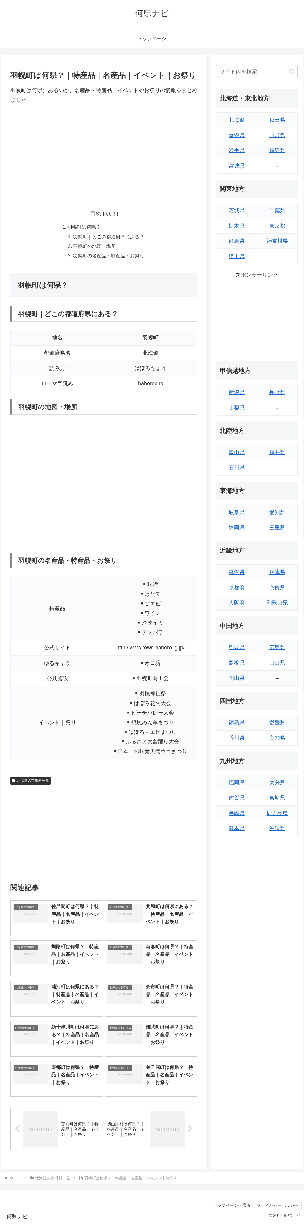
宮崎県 (277, 798)
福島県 (277, 150)
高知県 (277, 738)
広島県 (277, 647)
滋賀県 (237, 572)
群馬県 (237, 241)
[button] (291, 71)
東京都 (277, 226)
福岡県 (237, 783)
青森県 (237, 135)
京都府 (237, 588)
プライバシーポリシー (277, 1205)
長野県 (277, 392)
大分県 (277, 783)
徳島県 (237, 723)
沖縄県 (277, 828)
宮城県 (237, 166)
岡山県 (237, 678)
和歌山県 (277, 603)
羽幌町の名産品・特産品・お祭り (108, 255)
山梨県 (237, 408)
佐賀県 (237, 798)
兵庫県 (277, 572)
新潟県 (237, 392)
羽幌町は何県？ (84, 226)
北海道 (237, 120)
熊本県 (237, 828)
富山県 (237, 452)
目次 (95, 213)
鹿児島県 (277, 813)
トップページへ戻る (232, 1205)
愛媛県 (277, 723)
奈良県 (277, 588)
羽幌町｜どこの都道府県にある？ (108, 236)
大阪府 (237, 603)
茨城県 (237, 210)
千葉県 (277, 210)
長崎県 (237, 813)
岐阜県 (237, 512)
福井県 (277, 452)
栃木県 (237, 226)
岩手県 (237, 150)
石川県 (237, 468)
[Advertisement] (103, 154)
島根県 (237, 663)
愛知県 (277, 512)
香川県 (237, 738)
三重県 (277, 528)
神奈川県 (277, 241)
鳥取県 (237, 647)
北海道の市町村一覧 (33, 780)
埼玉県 (237, 256)
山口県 (277, 663)
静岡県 (237, 528)
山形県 (277, 135)
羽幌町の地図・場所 (94, 246)
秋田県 (277, 120)
